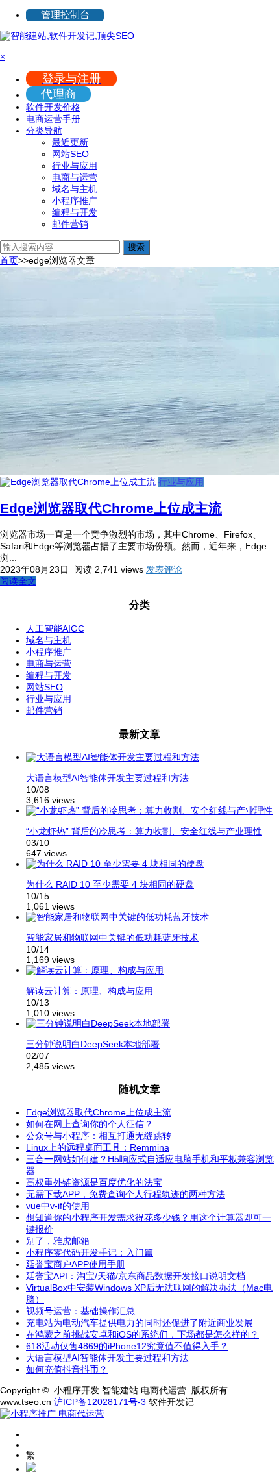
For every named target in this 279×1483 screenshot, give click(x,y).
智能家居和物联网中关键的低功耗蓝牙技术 (112, 937)
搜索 (136, 247)
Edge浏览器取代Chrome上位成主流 (111, 508)
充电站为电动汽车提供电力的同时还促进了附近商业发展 (139, 1322)
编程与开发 (74, 212)
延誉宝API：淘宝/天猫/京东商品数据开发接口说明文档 (135, 1276)
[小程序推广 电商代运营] (52, 1413)
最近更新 (70, 142)
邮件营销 (70, 224)
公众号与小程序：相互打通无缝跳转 (98, 1135)
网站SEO (70, 154)
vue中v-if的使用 (58, 1206)
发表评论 (164, 569)
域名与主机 (74, 189)
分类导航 (44, 130)
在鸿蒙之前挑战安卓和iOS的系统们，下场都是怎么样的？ (142, 1334)
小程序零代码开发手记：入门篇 (89, 1252)
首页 (9, 260)
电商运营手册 (53, 119)
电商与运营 (74, 177)
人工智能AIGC (55, 628)
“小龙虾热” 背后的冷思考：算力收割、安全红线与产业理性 (144, 831)
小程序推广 (74, 200)
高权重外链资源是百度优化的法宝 (94, 1182)
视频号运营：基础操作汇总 (80, 1311)
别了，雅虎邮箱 (58, 1241)
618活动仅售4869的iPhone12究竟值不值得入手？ (127, 1346)
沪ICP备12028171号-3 (100, 1402)
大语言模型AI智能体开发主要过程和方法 (107, 778)
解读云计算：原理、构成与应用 (89, 991)
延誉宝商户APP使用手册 (75, 1264)
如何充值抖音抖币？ (67, 1369)
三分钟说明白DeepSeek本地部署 (93, 1044)
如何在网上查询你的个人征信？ (89, 1124)
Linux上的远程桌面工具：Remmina (97, 1147)
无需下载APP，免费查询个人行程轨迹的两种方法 (125, 1194)
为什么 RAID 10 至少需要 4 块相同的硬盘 (110, 884)
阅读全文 (18, 581)
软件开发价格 (53, 107)
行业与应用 (74, 165)
